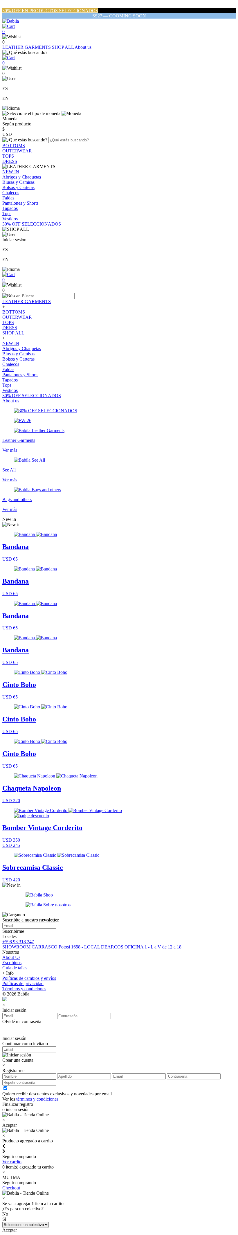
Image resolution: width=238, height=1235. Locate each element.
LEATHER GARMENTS (27, 47)
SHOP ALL (63, 47)
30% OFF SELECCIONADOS (31, 224)
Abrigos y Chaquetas (21, 176)
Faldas (8, 197)
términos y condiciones (37, 1099)
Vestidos (10, 218)
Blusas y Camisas (18, 182)
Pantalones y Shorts (20, 203)
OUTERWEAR (17, 150)
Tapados (10, 208)
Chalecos (10, 192)
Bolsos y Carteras (18, 187)
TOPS (8, 156)
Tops (6, 213)
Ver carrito (11, 1161)
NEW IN (10, 171)
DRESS (9, 161)
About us (83, 47)
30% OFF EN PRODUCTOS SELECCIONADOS (50, 10)
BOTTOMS (13, 145)
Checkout (11, 1187)
